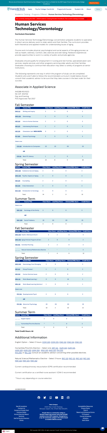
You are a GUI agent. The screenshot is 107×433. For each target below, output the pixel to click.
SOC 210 (18, 191)
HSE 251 (17, 245)
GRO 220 (18, 176)
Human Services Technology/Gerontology (66, 14)
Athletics (85, 418)
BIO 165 (86, 359)
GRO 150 (18, 171)
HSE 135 (17, 131)
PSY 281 (19, 304)
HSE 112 (17, 269)
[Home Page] (16, 9)
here (85, 18)
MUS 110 (44, 350)
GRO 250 (18, 240)
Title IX (85, 410)
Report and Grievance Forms (85, 412)
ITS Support (85, 414)
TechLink (21, 416)
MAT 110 (18, 361)
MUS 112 (52, 350)
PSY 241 (19, 294)
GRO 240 (18, 264)
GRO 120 (18, 116)
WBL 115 (17, 284)
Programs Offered (39, 14)
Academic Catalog (22, 14)
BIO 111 (72, 359)
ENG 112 (62, 342)
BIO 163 (79, 359)
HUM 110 (63, 348)
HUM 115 (71, 348)
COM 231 (55, 342)
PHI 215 (60, 350)
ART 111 (55, 348)
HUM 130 (27, 350)
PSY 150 (17, 136)
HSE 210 (17, 274)
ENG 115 (78, 342)
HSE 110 (17, 121)
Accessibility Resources (85, 406)
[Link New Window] (39, 397)
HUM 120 (19, 350)
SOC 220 (19, 220)
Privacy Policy (85, 408)
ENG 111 (17, 111)
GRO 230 (18, 235)
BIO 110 (65, 359)
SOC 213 (19, 210)
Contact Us (21, 408)
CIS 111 (19, 156)
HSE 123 (17, 126)
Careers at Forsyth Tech (21, 410)
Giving (21, 420)
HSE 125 (17, 181)
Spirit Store (85, 420)
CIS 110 (19, 146)
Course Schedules (85, 416)
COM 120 (46, 342)
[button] (98, 9)
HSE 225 (17, 186)
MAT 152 (33, 361)
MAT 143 (26, 361)
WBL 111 (17, 279)
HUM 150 (36, 350)
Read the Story (94, 3)
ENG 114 (70, 342)
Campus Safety (21, 412)
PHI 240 (18, 353)
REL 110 (28, 353)
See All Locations (21, 406)
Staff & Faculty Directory (21, 418)
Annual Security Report (21, 414)
